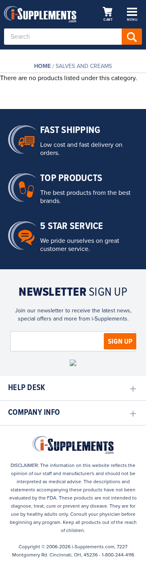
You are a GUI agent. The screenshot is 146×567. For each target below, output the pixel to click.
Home (42, 66)
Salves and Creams (84, 66)
